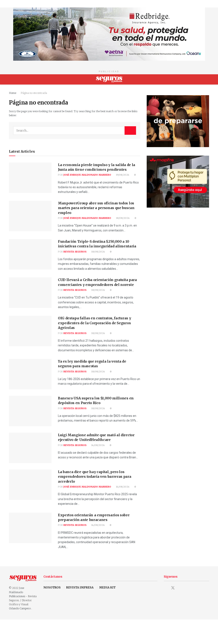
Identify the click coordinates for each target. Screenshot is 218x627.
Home (12, 93)
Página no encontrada (34, 93)
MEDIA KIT (107, 587)
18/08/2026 (122, 218)
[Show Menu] (11, 79)
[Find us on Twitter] (173, 587)
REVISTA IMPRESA (79, 587)
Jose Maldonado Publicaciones (17, 592)
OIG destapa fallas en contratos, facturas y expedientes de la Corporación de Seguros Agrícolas (94, 323)
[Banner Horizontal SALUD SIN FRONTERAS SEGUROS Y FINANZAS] (109, 33)
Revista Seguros (74, 251)
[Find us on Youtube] (180, 588)
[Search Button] (207, 79)
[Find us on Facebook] (165, 588)
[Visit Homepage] (109, 79)
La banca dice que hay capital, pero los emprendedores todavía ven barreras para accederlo (94, 477)
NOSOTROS (52, 587)
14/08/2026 (98, 445)
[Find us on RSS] (187, 588)
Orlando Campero (20, 608)
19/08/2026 (122, 174)
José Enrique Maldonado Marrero (87, 174)
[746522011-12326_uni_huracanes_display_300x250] (178, 120)
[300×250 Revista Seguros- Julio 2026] (178, 181)
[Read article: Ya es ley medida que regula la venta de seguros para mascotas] (30, 374)
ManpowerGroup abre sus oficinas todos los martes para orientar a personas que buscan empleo (96, 208)
